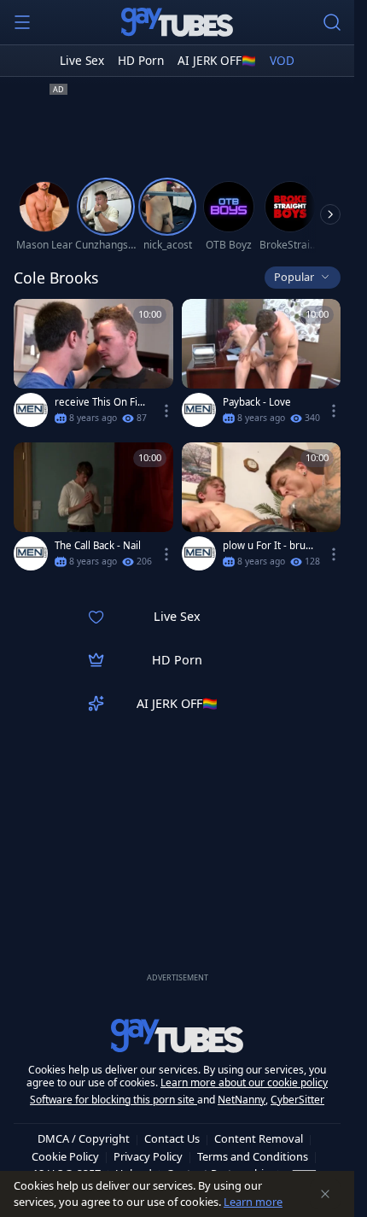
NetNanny (241, 1099)
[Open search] (332, 22)
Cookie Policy (65, 1156)
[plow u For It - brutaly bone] (261, 509)
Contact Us (172, 1138)
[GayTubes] (177, 22)
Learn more (253, 1201)
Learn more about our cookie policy (244, 1082)
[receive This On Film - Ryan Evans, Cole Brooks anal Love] (93, 366)
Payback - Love (257, 402)
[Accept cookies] (325, 1194)
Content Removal (258, 1138)
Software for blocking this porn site (113, 1099)
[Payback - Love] (261, 366)
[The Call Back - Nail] (93, 509)
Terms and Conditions (252, 1156)
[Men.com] (31, 410)
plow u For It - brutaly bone (268, 546)
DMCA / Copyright (84, 1138)
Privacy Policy (148, 1156)
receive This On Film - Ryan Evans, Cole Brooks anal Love (99, 402)
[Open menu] (22, 22)
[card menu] (166, 411)
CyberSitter (297, 1099)
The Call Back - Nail (98, 546)
